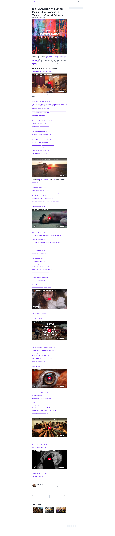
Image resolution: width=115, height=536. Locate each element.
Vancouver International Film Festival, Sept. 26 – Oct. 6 (42, 156)
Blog (63, 527)
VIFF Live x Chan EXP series (43, 179)
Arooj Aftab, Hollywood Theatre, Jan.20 (39, 447)
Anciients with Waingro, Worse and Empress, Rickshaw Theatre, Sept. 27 (46, 193)
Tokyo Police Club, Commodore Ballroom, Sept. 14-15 (42, 101)
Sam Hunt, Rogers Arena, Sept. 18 (39, 123)
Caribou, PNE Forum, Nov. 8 (37, 366)
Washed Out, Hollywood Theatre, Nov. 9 (40, 392)
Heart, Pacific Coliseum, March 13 (38, 476)
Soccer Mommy (50, 56)
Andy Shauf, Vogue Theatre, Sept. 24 (39, 153)
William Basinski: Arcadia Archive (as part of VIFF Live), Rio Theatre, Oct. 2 (46, 201)
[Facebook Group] (73, 526)
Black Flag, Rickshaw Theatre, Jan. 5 (39, 444)
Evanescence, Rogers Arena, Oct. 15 (39, 274)
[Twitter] (69, 526)
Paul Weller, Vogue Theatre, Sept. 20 (39, 131)
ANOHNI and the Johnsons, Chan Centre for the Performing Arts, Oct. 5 (46, 242)
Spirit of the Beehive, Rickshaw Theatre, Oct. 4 (41, 232)
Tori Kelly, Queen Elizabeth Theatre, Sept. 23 (41, 147)
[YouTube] (75, 526)
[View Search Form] (82, 2)
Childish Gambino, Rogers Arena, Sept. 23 (40, 150)
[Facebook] (68, 526)
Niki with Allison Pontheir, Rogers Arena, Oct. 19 (41, 287)
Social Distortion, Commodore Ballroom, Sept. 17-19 (42, 120)
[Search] (80, 8)
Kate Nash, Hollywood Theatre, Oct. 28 (39, 344)
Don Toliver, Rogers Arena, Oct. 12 (39, 264)
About (53, 526)
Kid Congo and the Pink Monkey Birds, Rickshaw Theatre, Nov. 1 (44, 350)
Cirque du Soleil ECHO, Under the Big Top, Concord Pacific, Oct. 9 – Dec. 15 (47, 255)
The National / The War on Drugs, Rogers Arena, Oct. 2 (43, 198)
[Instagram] (71, 526)
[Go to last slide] (35, 510)
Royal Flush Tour (49, 57)
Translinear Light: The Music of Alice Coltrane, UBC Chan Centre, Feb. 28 (46, 470)
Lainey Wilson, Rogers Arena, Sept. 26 (39, 187)
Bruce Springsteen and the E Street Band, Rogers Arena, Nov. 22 (44, 410)
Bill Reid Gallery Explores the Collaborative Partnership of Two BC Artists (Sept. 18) (40, 496)
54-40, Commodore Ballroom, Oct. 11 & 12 (40, 261)
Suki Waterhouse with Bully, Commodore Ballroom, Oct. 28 (43, 347)
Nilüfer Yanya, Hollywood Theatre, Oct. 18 (40, 280)
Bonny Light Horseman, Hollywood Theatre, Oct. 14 (42, 269)
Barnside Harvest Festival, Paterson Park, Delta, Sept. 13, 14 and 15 (45, 71)
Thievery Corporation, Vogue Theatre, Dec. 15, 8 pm (42, 442)
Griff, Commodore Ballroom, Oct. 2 (39, 206)
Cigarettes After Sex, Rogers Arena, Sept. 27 (40, 190)
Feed (79, 1)
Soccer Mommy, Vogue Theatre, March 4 (40, 473)
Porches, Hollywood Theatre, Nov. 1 (39, 353)
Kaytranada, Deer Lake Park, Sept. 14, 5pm (40, 108)
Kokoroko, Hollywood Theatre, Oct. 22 (39, 313)
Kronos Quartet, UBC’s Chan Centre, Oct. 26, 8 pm (42, 318)
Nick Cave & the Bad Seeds (60, 56)
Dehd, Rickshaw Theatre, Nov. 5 (38, 361)
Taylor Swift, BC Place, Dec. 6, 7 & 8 (39, 415)
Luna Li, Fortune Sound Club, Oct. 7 (39, 250)
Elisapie (54, 179)
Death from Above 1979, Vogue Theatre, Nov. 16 (41, 398)
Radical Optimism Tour (36, 60)
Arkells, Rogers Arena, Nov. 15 (38, 395)
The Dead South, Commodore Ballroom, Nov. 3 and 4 (42, 355)
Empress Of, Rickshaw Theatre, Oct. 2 (39, 203)
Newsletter (61, 526)
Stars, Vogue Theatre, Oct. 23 (38, 316)
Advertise (53, 527)
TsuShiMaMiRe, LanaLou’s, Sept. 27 (39, 195)
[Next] (64, 510)
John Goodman (35, 17)
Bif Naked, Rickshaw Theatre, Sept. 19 (39, 128)
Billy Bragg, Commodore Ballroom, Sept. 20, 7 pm (41, 134)
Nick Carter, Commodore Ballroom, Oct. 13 (40, 266)
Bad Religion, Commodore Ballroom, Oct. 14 (40, 272)
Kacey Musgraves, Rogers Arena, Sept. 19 (40, 126)
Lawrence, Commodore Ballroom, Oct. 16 (40, 277)
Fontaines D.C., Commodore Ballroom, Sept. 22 (41, 139)
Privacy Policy (58, 527)
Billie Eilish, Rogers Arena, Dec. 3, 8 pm (40, 413)
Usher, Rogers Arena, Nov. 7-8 (38, 363)
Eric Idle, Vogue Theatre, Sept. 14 (38, 115)
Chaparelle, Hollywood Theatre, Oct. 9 (39, 253)
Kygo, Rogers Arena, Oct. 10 (37, 258)
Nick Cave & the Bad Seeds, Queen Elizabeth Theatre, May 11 (44, 479)
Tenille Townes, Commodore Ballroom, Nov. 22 (41, 407)
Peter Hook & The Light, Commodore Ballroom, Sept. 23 (43, 145)
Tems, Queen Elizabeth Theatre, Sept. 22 (40, 142)
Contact (56, 526)
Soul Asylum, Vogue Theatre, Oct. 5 (39, 239)
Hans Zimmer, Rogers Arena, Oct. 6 (39, 247)
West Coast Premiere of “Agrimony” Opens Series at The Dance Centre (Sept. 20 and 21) (58, 496)
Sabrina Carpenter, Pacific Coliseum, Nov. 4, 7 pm (42, 358)
